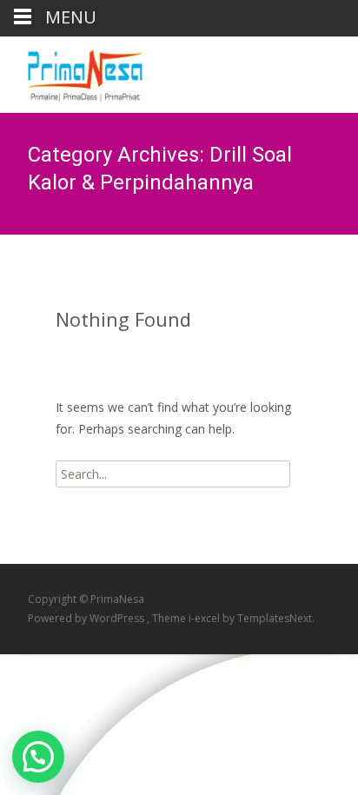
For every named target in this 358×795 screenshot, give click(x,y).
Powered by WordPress (87, 618)
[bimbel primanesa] (71, 71)
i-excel (205, 618)
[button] (38, 757)
